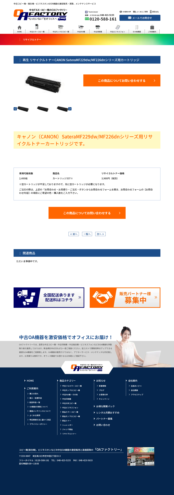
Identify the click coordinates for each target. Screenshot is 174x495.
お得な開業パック (105, 406)
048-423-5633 (86, 460)
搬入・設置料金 (35, 398)
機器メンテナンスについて (40, 411)
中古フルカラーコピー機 (72, 386)
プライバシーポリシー (38, 424)
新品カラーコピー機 (70, 412)
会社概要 (134, 390)
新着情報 (102, 386)
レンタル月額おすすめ (107, 412)
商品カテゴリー (68, 380)
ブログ (101, 390)
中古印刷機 (66, 399)
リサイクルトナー (69, 433)
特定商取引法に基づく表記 (40, 419)
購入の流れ (33, 393)
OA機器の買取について (38, 406)
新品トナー (66, 420)
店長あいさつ (136, 386)
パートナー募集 (104, 418)
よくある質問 (34, 415)
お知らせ (100, 380)
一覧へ (87, 234)
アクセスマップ (137, 394)
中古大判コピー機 (69, 403)
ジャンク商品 (67, 429)
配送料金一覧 (34, 402)
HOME (30, 380)
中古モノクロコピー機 (71, 390)
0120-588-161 (103, 19)
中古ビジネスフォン (70, 407)
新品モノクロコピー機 (71, 416)
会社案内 (132, 380)
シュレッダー (67, 425)
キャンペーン (104, 399)
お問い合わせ (103, 425)
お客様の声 (103, 394)
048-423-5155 (107, 15)
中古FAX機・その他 (70, 394)
